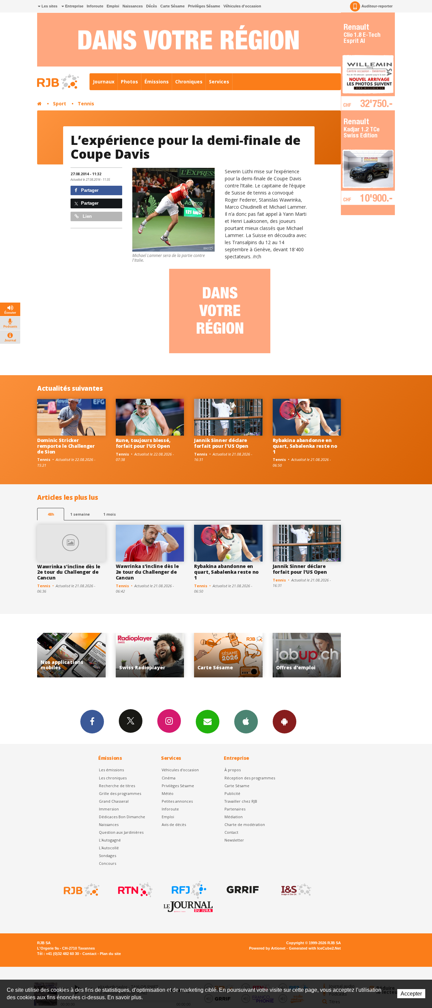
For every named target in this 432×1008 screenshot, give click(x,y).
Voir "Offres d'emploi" (228, 655)
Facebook (92, 721)
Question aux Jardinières (121, 832)
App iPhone (246, 721)
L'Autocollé (109, 848)
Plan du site (110, 954)
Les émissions (111, 770)
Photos (129, 81)
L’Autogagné (110, 840)
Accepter (411, 994)
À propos (232, 770)
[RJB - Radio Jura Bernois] (81, 890)
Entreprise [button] (73, 6)
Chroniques (188, 81)
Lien (86, 216)
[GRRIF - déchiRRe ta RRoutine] (242, 890)
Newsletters (207, 721)
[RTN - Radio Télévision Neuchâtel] (134, 890)
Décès (151, 6)
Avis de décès (174, 824)
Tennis (86, 103)
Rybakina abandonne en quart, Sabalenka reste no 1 (305, 446)
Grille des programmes (120, 793)
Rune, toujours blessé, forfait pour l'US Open (143, 443)
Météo (167, 793)
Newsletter (234, 840)
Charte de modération (244, 824)
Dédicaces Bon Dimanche (122, 817)
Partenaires (234, 809)
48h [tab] (51, 514)
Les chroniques (113, 778)
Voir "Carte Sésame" (150, 655)
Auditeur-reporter (377, 6)
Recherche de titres (117, 785)
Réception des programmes (249, 778)
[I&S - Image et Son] (295, 890)
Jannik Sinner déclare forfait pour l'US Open (221, 443)
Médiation (233, 817)
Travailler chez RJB (240, 801)
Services (219, 81)
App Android (284, 721)
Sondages (107, 855)
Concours (107, 863)
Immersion (109, 809)
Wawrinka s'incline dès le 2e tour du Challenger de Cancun (68, 572)
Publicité (232, 793)
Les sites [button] (48, 6)
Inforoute (95, 6)
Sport (59, 103)
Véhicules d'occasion (242, 6)
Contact (231, 832)
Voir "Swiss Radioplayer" (71, 655)
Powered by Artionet (267, 948)
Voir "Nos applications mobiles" (307, 655)
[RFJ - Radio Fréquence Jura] (188, 890)
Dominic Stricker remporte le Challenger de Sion (66, 446)
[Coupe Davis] (173, 210)
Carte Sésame (172, 6)
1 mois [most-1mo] (109, 514)
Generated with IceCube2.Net (315, 948)
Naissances (133, 6)
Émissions (156, 81)
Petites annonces (177, 801)
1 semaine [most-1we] (80, 514)
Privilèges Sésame (204, 6)
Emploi (113, 6)
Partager (89, 190)
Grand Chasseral (114, 801)
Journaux (103, 81)
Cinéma (169, 778)
